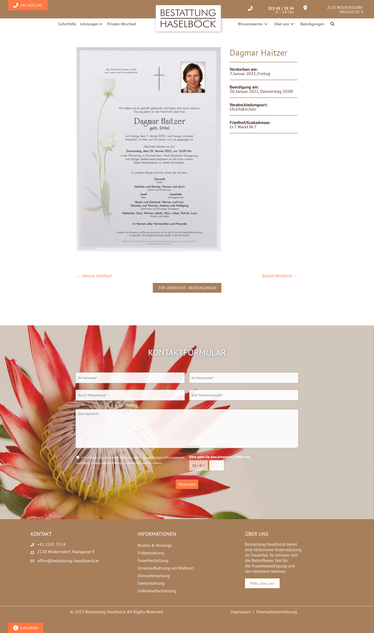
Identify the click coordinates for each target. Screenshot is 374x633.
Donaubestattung (154, 575)
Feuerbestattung (153, 560)
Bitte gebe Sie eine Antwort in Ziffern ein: (221, 457)
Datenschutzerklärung (92, 468)
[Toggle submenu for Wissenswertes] (265, 23)
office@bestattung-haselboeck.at (68, 561)
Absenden (187, 484)
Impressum (241, 612)
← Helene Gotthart (94, 276)
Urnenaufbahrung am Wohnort (166, 568)
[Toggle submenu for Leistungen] (100, 24)
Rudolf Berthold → (279, 276)
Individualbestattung (157, 591)
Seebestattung (151, 583)
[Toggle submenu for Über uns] (292, 23)
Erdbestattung (151, 553)
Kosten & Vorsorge (155, 545)
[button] (332, 24)
